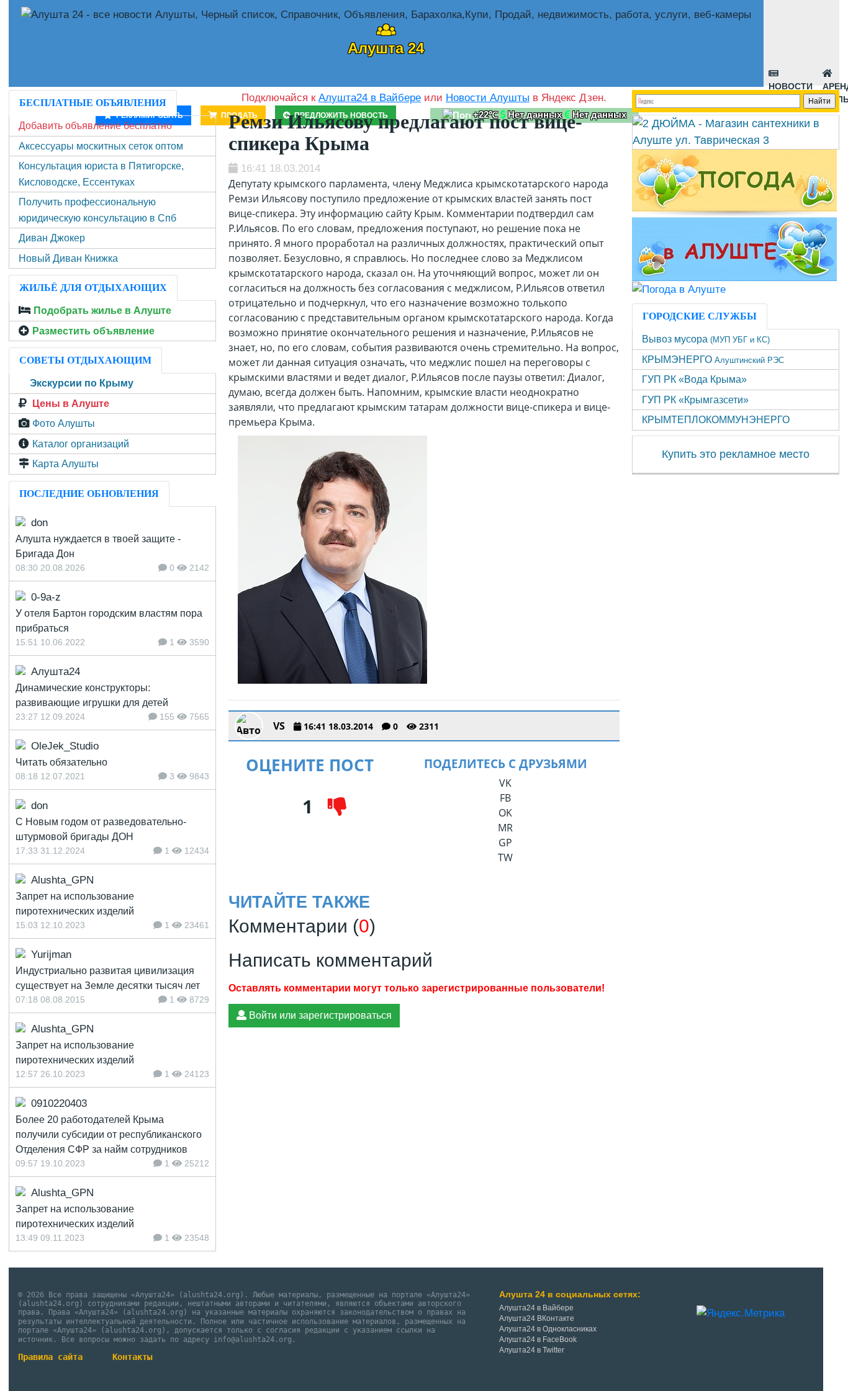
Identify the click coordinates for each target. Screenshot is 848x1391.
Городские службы (700, 316)
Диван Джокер (52, 238)
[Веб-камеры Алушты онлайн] (679, 289)
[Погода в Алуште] (734, 214)
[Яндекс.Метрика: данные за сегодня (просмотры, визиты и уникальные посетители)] (741, 1313)
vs (279, 726)
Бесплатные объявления (92, 102)
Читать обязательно (61, 762)
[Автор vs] (249, 726)
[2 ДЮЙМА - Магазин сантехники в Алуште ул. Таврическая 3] (736, 131)
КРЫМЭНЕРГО (713, 359)
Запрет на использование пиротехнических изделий (75, 903)
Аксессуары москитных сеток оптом (101, 146)
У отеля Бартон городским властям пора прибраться (109, 620)
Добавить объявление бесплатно (95, 125)
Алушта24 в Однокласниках (548, 1329)
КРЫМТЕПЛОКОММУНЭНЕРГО (716, 419)
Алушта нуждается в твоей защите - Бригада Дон (98, 546)
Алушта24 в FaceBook (538, 1339)
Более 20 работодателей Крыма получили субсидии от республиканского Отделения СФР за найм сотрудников (109, 1134)
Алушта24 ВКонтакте (536, 1318)
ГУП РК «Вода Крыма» (694, 379)
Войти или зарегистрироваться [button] (319, 1015)
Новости (791, 83)
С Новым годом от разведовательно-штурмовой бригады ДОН (101, 829)
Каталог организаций (80, 444)
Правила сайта (50, 1357)
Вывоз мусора (706, 339)
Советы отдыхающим (85, 360)
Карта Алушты (65, 463)
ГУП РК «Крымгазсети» (695, 400)
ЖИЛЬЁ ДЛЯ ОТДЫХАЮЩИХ (93, 287)
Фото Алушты (63, 423)
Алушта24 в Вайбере (536, 1308)
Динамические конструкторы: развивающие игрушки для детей (92, 695)
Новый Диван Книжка (68, 258)
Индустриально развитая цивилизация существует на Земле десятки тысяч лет (108, 978)
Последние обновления (89, 493)
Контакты (132, 1357)
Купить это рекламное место (736, 454)
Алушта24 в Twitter (531, 1350)
